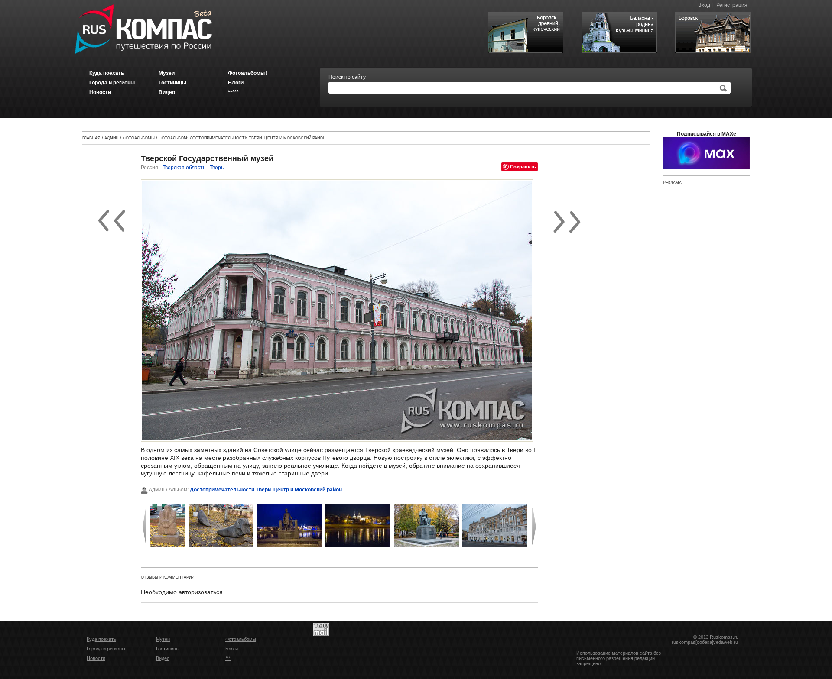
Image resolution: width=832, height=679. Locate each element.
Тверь (217, 168)
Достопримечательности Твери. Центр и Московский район (266, 490)
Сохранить (523, 166)
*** (228, 658)
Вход (704, 5)
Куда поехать (101, 639)
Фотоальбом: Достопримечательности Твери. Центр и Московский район (242, 138)
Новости (96, 658)
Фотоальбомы (139, 138)
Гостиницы (167, 648)
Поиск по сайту (347, 77)
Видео (162, 658)
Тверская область (183, 168)
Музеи (163, 639)
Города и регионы (106, 648)
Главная (91, 138)
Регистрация (732, 5)
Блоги (231, 648)
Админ (111, 138)
